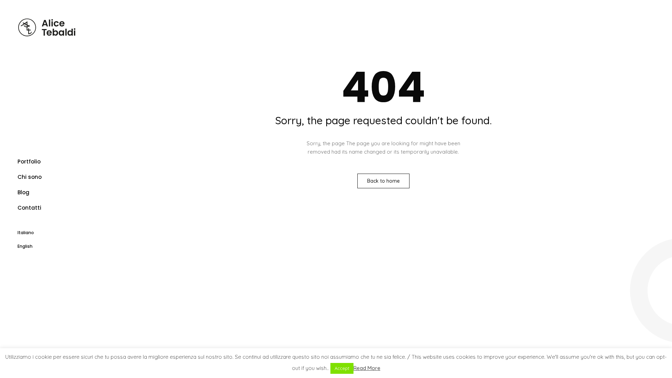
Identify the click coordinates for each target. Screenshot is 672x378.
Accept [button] (342, 368)
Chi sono (30, 177)
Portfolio (29, 161)
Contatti (29, 207)
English (25, 246)
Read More (367, 368)
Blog (23, 192)
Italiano (26, 233)
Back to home (383, 181)
